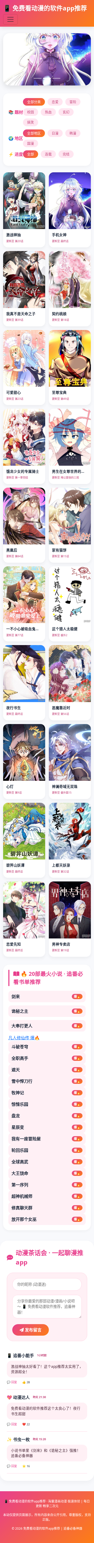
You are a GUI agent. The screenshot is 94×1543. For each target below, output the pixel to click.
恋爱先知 (13, 944)
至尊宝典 (59, 392)
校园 (30, 112)
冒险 (72, 101)
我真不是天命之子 (21, 313)
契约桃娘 (59, 313)
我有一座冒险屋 (45, 1139)
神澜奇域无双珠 (65, 786)
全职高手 (45, 1058)
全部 (30, 154)
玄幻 (66, 112)
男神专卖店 (61, 944)
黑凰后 (11, 550)
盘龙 (45, 1116)
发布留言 (33, 1330)
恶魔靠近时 (61, 707)
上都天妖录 (61, 865)
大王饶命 (45, 1173)
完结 (66, 154)
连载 (48, 154)
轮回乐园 (45, 1150)
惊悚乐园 (45, 1104)
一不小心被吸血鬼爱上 (24, 628)
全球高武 (45, 1162)
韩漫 (72, 133)
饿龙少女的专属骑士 (22, 471)
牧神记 (45, 1093)
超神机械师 (45, 1196)
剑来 (45, 996)
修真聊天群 (45, 1208)
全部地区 (34, 133)
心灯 (10, 786)
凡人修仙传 (24, 1038)
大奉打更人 (45, 1026)
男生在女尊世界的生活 (70, 471)
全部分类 (34, 101)
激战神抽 (13, 234)
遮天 (45, 1070)
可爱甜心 (13, 392)
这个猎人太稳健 (65, 628)
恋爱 (55, 101)
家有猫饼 (59, 550)
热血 (48, 112)
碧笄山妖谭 (15, 865)
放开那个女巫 (45, 1219)
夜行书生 (13, 707)
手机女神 (59, 234)
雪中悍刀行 (45, 1081)
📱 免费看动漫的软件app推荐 (45, 8)
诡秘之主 (45, 1011)
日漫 (55, 133)
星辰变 (45, 1127)
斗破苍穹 (45, 1047)
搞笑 (30, 122)
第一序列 (45, 1185)
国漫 (30, 143)
